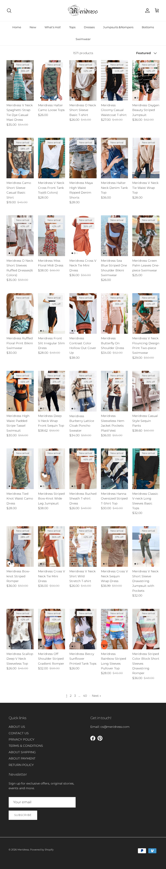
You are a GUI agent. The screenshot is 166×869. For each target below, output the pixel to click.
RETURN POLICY (21, 765)
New (33, 27)
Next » (96, 696)
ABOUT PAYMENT (22, 758)
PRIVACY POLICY (21, 739)
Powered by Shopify (42, 849)
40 (85, 696)
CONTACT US (19, 733)
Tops (72, 27)
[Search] (9, 10)
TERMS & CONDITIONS (26, 746)
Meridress (23, 849)
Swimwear (83, 39)
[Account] (146, 10)
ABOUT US (17, 727)
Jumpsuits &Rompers (118, 27)
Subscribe (23, 815)
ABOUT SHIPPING (22, 752)
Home (16, 27)
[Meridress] (83, 10)
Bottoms (148, 27)
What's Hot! (53, 27)
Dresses (89, 27)
